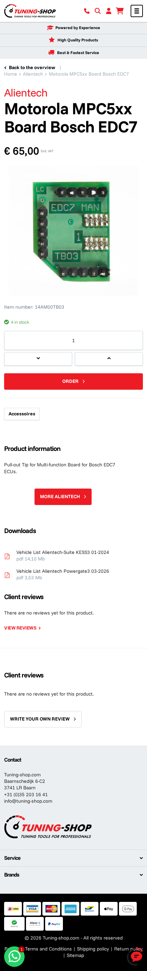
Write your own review (40, 719)
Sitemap (75, 955)
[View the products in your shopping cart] (120, 11)
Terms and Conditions (48, 949)
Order (70, 381)
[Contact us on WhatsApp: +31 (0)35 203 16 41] (14, 956)
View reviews (20, 628)
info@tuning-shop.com (28, 801)
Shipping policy (93, 949)
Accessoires (22, 414)
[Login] (109, 11)
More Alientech (60, 496)
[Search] (98, 11)
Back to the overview (32, 67)
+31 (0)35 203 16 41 (26, 794)
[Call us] (87, 11)
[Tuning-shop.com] (30, 11)
